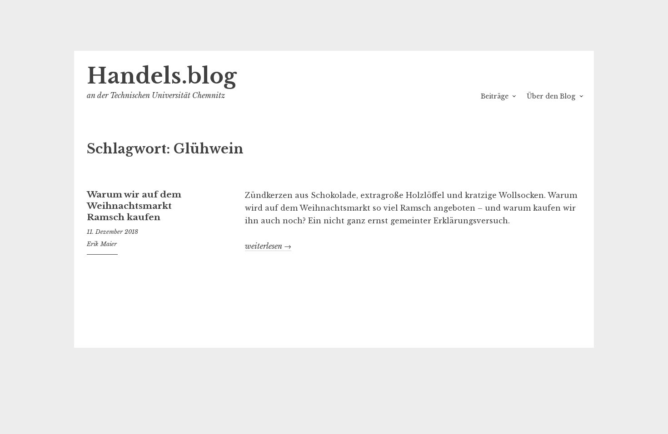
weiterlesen (268, 246)
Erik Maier (102, 244)
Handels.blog (162, 76)
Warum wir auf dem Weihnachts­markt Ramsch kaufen (134, 205)
